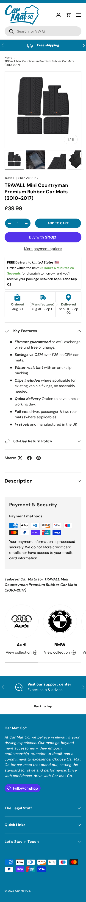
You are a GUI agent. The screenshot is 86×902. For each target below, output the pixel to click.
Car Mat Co (22, 891)
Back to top (43, 706)
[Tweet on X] (20, 458)
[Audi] (21, 621)
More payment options (43, 248)
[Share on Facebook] (29, 458)
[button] (69, 15)
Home (8, 57)
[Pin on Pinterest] (38, 458)
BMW (59, 645)
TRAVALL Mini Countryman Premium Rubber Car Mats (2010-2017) (39, 63)
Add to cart (58, 223)
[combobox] (43, 31)
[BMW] (60, 621)
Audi (21, 645)
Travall (9, 178)
